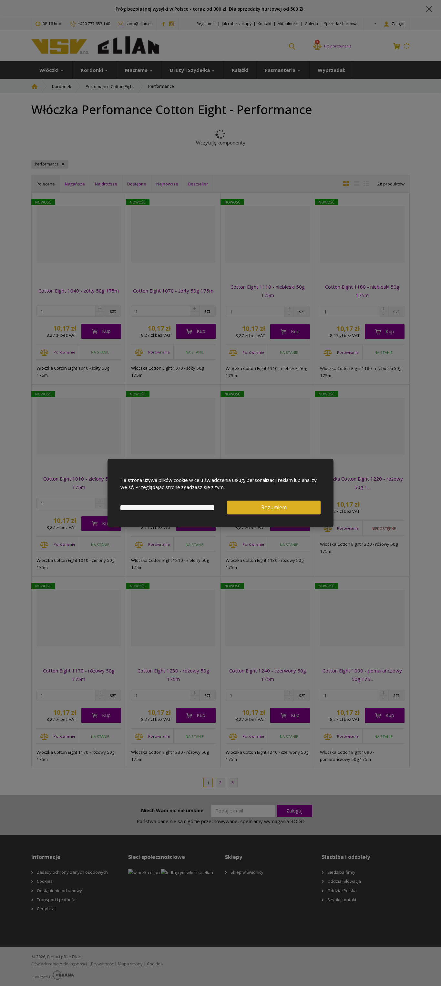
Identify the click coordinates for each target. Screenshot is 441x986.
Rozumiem (274, 507)
